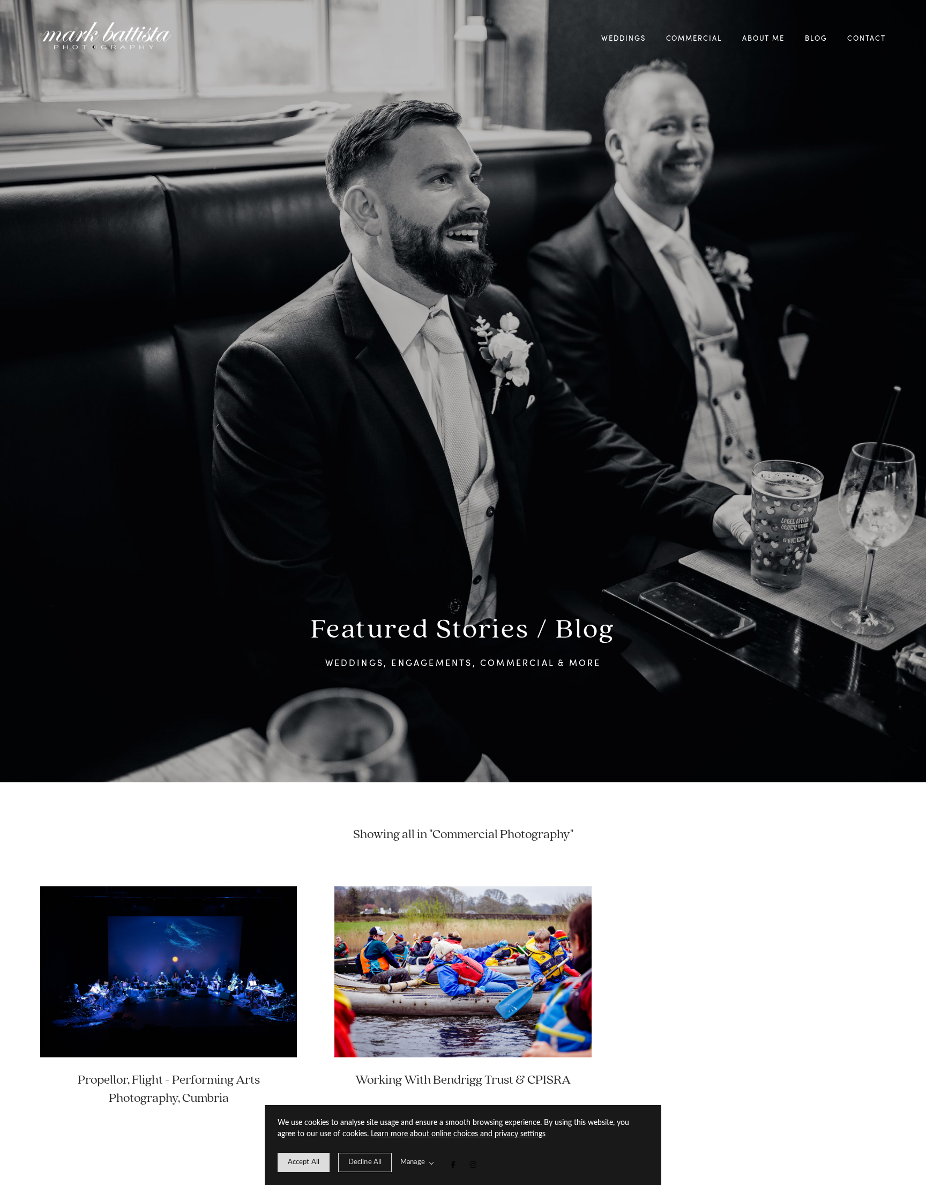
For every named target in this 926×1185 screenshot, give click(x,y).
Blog (816, 38)
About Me (763, 38)
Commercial (694, 38)
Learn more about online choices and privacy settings (458, 1134)
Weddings (623, 38)
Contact (866, 38)
